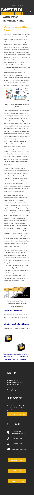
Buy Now (6, 2)
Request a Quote (17, 460)
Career (13, 5)
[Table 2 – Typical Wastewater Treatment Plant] (17, 292)
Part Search (27, 2)
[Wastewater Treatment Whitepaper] (8, 338)
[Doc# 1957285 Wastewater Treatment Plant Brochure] (21, 347)
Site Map (20, 5)
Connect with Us (17, 481)
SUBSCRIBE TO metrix (17, 414)
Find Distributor (16, 2)
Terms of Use (11, 388)
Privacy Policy (11, 390)
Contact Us (17, 470)
